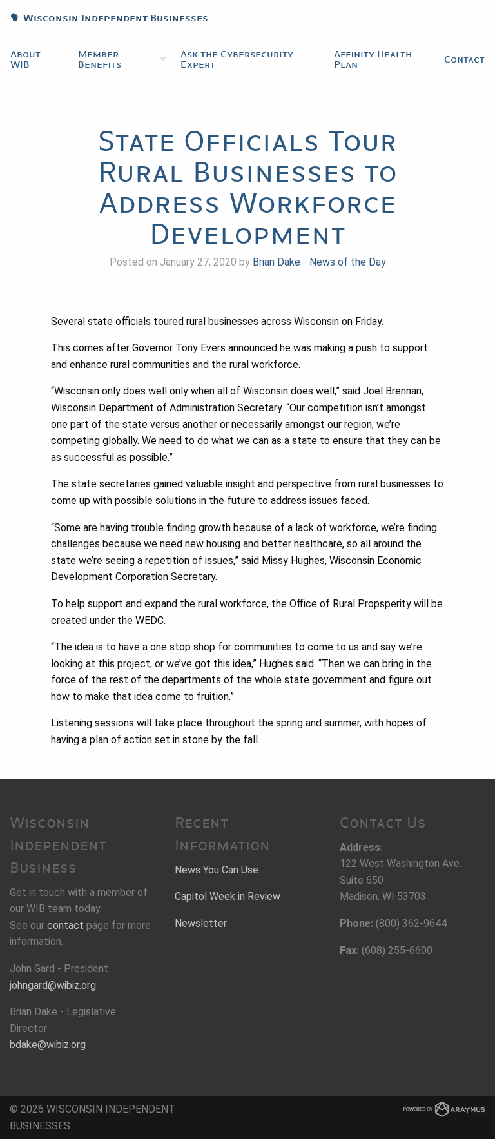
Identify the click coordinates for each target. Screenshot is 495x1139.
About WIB (25, 59)
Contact (464, 59)
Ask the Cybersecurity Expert (236, 59)
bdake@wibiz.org (48, 1044)
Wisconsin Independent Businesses (104, 18)
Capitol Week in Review (227, 896)
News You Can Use (216, 870)
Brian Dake (276, 262)
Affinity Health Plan (373, 59)
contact (65, 925)
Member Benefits (99, 59)
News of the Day (347, 262)
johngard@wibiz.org (53, 985)
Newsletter (201, 923)
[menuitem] (34, 59)
